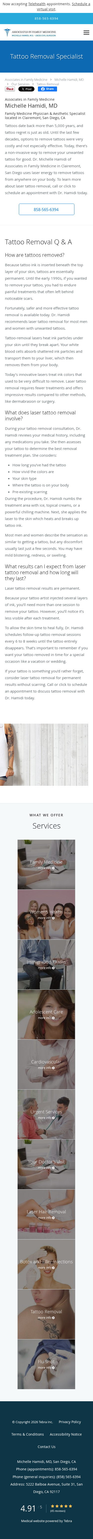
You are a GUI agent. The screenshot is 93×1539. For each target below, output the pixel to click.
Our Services (20, 84)
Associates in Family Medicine (26, 79)
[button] (46, 209)
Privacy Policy (70, 1421)
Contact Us (47, 1446)
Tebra (68, 1521)
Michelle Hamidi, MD (69, 79)
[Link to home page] (40, 32)
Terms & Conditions (27, 1434)
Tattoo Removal (48, 84)
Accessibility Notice (66, 1434)
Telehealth (37, 3)
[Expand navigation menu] (86, 32)
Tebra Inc (45, 1422)
